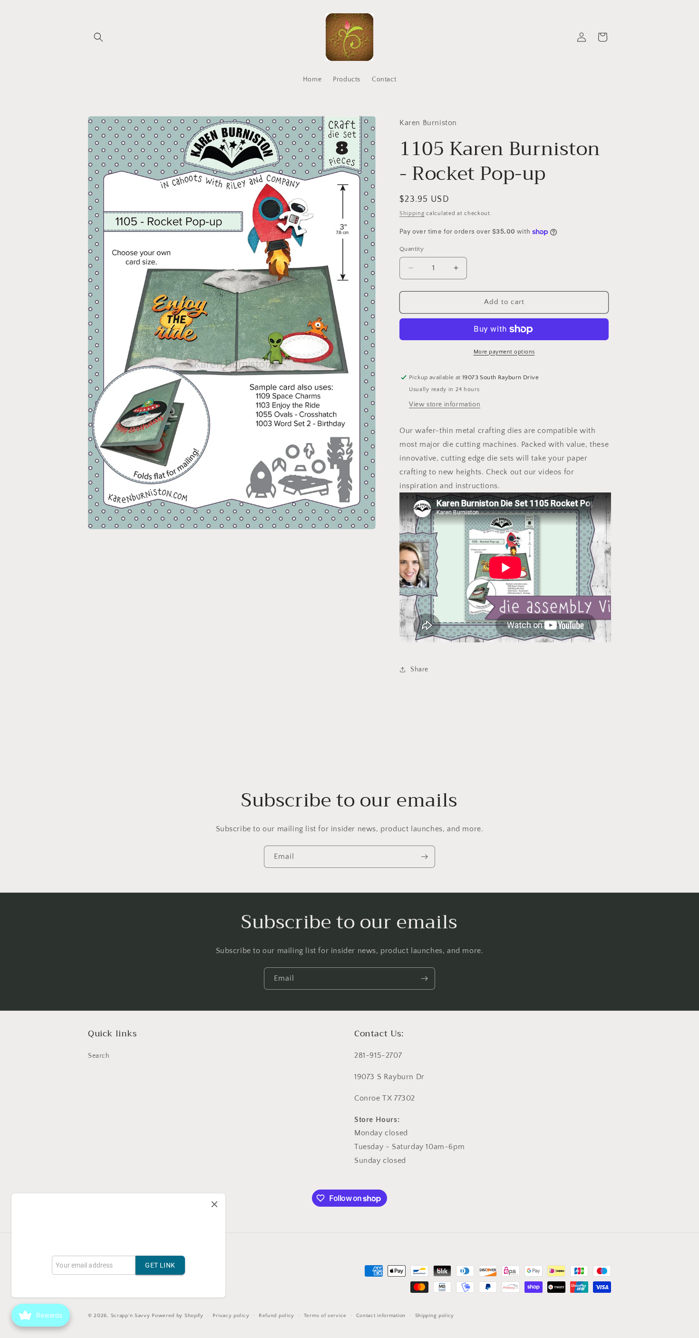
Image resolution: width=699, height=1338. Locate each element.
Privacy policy (231, 1315)
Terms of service (325, 1315)
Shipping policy (435, 1315)
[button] (98, 37)
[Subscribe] (424, 857)
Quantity (411, 249)
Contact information (381, 1315)
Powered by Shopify (178, 1316)
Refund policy (276, 1315)
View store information (444, 404)
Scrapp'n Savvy (130, 1316)
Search (99, 1056)
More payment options (504, 352)
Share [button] (419, 669)
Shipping (412, 213)
